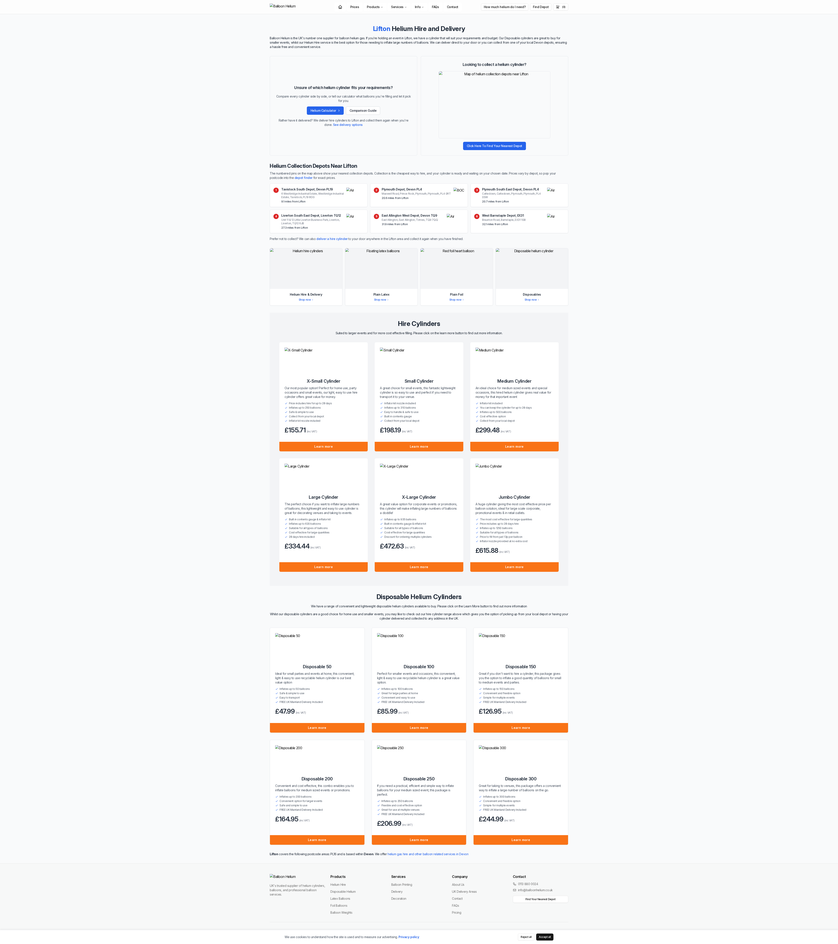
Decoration (398, 898)
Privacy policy (408, 937)
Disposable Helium (342, 891)
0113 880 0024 (528, 884)
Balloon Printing (401, 884)
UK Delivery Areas (464, 891)
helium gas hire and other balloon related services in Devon (428, 854)
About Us (458, 884)
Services (397, 7)
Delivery (397, 891)
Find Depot (541, 7)
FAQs (435, 7)
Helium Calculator (323, 110)
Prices (354, 7)
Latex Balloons (340, 898)
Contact (452, 7)
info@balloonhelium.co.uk (535, 890)
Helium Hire (338, 884)
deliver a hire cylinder (332, 239)
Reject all (526, 937)
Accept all (545, 937)
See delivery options (348, 125)
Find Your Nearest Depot (540, 899)
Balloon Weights (341, 912)
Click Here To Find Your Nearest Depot (494, 146)
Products (373, 7)
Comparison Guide (363, 110)
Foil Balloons (338, 905)
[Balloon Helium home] (292, 6)
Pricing (456, 912)
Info (418, 7)
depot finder (304, 178)
